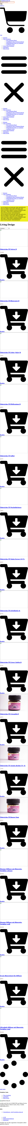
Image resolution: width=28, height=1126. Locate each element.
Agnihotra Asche (10, 44)
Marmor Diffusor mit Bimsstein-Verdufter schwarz (11, 870)
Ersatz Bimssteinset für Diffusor (11, 976)
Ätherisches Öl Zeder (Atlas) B (10, 352)
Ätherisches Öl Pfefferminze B (10, 404)
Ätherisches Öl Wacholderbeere (10, 507)
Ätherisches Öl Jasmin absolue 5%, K (12, 765)
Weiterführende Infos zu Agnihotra (14, 43)
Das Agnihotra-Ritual (11, 40)
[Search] (1, 4)
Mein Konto (6, 48)
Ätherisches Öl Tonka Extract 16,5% (12, 559)
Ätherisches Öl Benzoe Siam (9, 817)
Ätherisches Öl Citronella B (9, 714)
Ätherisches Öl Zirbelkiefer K (10, 610)
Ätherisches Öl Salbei (7, 456)
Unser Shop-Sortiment (8, 46)
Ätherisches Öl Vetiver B (8, 249)
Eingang (5, 37)
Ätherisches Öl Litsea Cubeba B (10, 662)
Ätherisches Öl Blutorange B (9, 301)
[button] (14, 79)
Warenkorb (6, 47)
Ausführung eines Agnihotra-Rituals (15, 41)
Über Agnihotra (7, 39)
